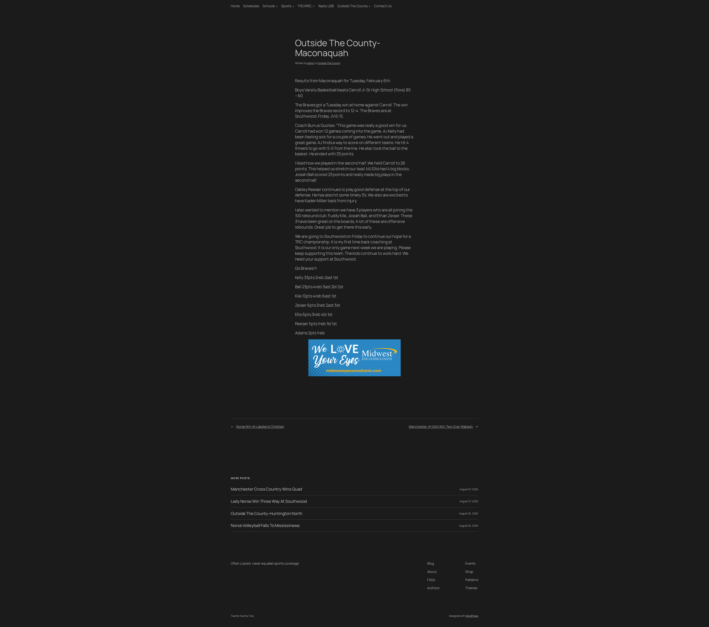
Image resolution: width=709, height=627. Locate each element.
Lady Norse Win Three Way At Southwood (269, 501)
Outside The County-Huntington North (266, 513)
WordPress (472, 616)
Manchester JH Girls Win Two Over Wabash (441, 426)
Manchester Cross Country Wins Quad (266, 489)
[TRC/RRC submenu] (314, 6)
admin (310, 63)
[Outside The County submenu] (370, 6)
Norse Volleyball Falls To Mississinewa (265, 525)
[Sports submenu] (293, 6)
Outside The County (352, 6)
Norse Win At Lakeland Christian (260, 426)
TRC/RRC (305, 6)
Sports (286, 6)
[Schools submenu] (277, 6)
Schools (269, 6)
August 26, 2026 (468, 513)
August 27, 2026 (469, 489)
